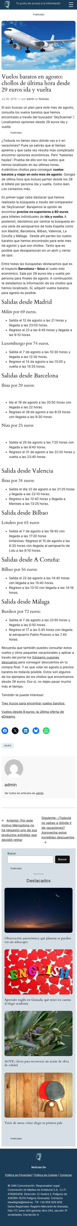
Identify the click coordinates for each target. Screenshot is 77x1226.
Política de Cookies (45, 1175)
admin (30, 98)
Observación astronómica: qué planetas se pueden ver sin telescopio (37, 940)
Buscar (11, 853)
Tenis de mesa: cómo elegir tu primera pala (33, 1123)
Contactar (66, 1175)
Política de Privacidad (18, 1175)
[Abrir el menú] (71, 4)
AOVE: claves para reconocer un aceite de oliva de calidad (36, 1063)
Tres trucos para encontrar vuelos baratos (33, 703)
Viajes (7, 745)
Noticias (44, 98)
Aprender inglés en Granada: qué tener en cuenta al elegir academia (37, 1001)
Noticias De (38, 1167)
